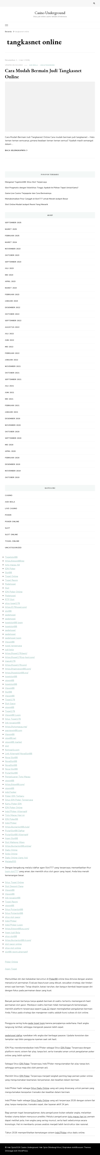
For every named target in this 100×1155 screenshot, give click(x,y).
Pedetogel (10, 584)
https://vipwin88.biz (14, 560)
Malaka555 (10, 861)
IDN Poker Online (13, 591)
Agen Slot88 (11, 838)
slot (7, 745)
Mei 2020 (9, 445)
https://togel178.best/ (16, 653)
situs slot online (13, 948)
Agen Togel (11, 968)
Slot (7, 528)
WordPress (23, 1150)
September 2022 (13, 320)
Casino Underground (50, 12)
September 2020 (13, 438)
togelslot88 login (14, 622)
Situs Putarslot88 (14, 909)
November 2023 (13, 249)
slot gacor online (13, 944)
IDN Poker (10, 568)
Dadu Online (11, 850)
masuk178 (10, 661)
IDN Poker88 (11, 819)
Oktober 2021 (12, 373)
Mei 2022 (9, 347)
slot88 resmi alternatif (16, 951)
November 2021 (13, 366)
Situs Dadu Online (40, 1088)
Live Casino (11, 508)
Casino (8, 495)
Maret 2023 (11, 288)
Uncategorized (47, 65)
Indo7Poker (11, 823)
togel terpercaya (13, 645)
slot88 (8, 611)
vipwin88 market (13, 742)
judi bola (9, 649)
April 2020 (10, 451)
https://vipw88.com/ (15, 784)
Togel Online (12, 541)
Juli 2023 (9, 268)
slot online (11, 534)
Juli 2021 (9, 386)
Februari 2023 (12, 294)
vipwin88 (9, 680)
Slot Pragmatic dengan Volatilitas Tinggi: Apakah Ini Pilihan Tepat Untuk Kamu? (41, 187)
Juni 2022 (9, 340)
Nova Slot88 (11, 757)
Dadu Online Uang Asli (16, 857)
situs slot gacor (12, 917)
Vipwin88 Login (13, 715)
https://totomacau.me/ (16, 726)
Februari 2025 (12, 236)
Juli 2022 (9, 334)
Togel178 (10, 699)
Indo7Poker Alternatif (16, 811)
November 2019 (13, 471)
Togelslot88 (11, 557)
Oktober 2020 (12, 432)
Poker (8, 515)
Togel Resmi (11, 580)
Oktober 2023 (12, 255)
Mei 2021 (9, 399)
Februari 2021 (12, 405)
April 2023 (10, 281)
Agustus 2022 (12, 327)
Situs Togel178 (13, 719)
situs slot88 (11, 936)
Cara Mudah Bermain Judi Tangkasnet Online (43, 73)
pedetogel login (13, 638)
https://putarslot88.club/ (17, 826)
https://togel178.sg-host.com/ (20, 657)
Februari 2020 (12, 458)
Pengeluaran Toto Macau (17, 776)
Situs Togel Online (14, 882)
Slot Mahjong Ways (15, 842)
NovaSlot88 (11, 761)
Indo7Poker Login (14, 924)
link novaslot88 (12, 722)
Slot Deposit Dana (14, 886)
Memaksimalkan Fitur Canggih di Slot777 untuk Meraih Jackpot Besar (36, 198)
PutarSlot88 (11, 772)
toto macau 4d (12, 564)
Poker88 (53, 978)
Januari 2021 (11, 412)
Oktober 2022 (12, 314)
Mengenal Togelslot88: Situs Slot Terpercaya (26, 182)
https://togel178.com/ (16, 665)
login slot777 (12, 871)
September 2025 (13, 222)
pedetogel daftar (13, 1035)
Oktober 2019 (12, 477)
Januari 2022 (11, 360)
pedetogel (10, 614)
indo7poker (10, 792)
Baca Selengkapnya (15, 150)
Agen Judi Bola (12, 932)
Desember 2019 (12, 464)
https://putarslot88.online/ (18, 846)
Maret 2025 (11, 229)
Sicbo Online (11, 853)
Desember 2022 (12, 307)
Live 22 (46, 1008)
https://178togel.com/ (16, 607)
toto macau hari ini (77, 1116)
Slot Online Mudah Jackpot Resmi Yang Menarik (26, 204)
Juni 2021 (9, 392)
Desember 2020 (12, 418)
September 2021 (13, 379)
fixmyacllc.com (12, 749)
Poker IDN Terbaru (14, 796)
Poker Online (12, 521)
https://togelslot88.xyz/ (16, 672)
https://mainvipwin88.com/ (18, 668)
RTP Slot (9, 599)
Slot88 (8, 572)
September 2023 (13, 262)
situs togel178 (12, 603)
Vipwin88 (10, 641)
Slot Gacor (10, 703)
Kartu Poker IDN (13, 803)
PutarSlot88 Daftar (15, 830)
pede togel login (36, 1023)
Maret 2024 (11, 242)
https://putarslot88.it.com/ (18, 940)
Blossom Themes (83, 1147)
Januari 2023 (11, 301)
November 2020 (13, 425)
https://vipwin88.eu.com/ (17, 928)
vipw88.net (10, 738)
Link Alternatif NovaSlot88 (18, 753)
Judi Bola (33, 65)
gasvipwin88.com (13, 730)
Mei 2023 (9, 275)
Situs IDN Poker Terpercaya (19, 799)
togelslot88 (11, 626)
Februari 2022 (12, 353)
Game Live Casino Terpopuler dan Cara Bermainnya (28, 193)
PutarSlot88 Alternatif (16, 834)
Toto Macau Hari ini (15, 815)
